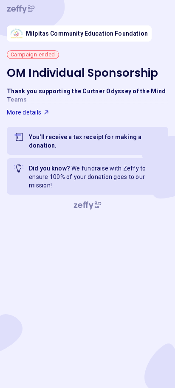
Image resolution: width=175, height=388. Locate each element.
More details (24, 112)
